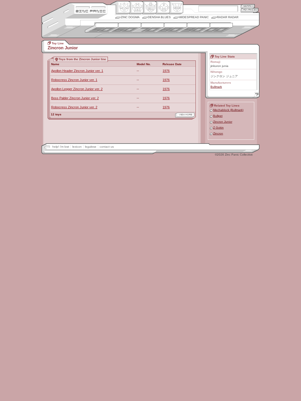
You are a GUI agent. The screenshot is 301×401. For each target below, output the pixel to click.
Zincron (218, 133)
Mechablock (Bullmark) (228, 110)
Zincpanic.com (91, 10)
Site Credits (91, 6)
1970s (147, 27)
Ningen (163, 7)
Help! (256, 95)
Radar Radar (227, 17)
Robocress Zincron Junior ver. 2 (74, 107)
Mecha (149, 7)
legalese (90, 146)
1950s (101, 27)
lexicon (77, 146)
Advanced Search (249, 10)
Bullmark (216, 86)
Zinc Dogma (130, 17)
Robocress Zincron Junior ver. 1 (74, 80)
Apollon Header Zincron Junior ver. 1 (77, 71)
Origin (123, 7)
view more (184, 115)
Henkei (136, 7)
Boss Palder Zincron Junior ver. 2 (75, 98)
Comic (176, 7)
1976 (166, 71)
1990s (193, 27)
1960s (124, 27)
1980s (170, 27)
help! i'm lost (60, 146)
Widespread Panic (194, 17)
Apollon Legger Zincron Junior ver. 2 (77, 89)
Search (248, 6)
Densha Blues (159, 17)
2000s (216, 27)
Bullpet (218, 115)
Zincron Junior (222, 121)
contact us (107, 146)
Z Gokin (218, 127)
